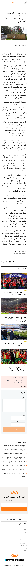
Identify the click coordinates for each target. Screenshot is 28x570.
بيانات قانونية (24, 546)
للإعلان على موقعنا (23, 545)
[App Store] (19, 559)
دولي (26, 537)
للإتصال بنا (25, 548)
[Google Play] (9, 559)
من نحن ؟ (25, 541)
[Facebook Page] (20, 519)
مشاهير (25, 535)
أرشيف (25, 550)
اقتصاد (25, 527)
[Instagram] (8, 519)
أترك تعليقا (14, 429)
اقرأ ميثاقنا (23, 386)
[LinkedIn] (11, 519)
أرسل (14, 508)
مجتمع (25, 529)
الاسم (23, 415)
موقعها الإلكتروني (14, 69)
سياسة (25, 525)
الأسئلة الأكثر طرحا (23, 543)
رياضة (25, 534)
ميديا (26, 9)
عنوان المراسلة (21, 421)
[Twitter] (17, 519)
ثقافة (26, 530)
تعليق (23, 398)
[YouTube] (14, 519)
